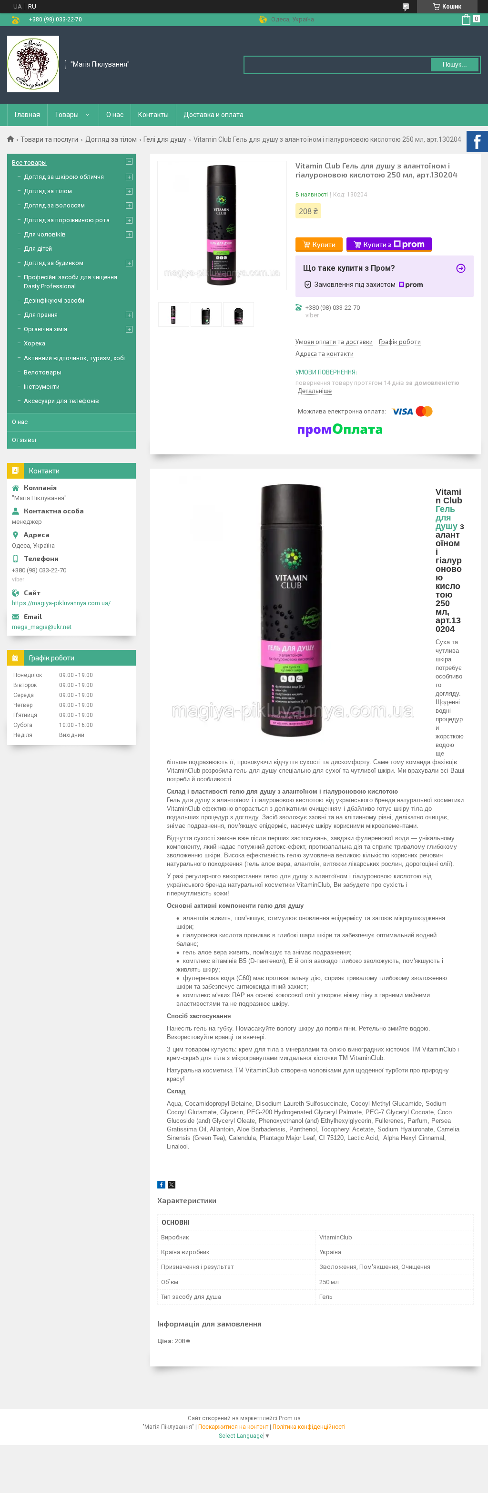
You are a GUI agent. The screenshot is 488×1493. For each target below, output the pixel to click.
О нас (114, 114)
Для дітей (38, 248)
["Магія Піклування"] (33, 64)
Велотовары (42, 372)
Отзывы (24, 439)
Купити (324, 244)
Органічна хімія (45, 329)
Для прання (41, 314)
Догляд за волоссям (54, 205)
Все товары (29, 162)
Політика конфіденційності (309, 1427)
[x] (171, 1186)
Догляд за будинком (53, 262)
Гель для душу (447, 517)
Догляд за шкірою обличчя (64, 176)
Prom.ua (290, 1418)
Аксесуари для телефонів (61, 400)
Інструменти (42, 386)
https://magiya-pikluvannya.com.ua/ (61, 603)
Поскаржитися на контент (233, 1427)
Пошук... (455, 64)
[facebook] (161, 1186)
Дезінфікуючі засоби (54, 300)
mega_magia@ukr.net (41, 626)
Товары (67, 114)
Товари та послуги (49, 139)
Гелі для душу (164, 139)
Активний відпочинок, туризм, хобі (74, 358)
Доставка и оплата (213, 114)
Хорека (34, 343)
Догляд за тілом (111, 139)
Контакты (153, 114)
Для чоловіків (45, 234)
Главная (27, 114)
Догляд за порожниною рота (67, 220)
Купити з (377, 244)
